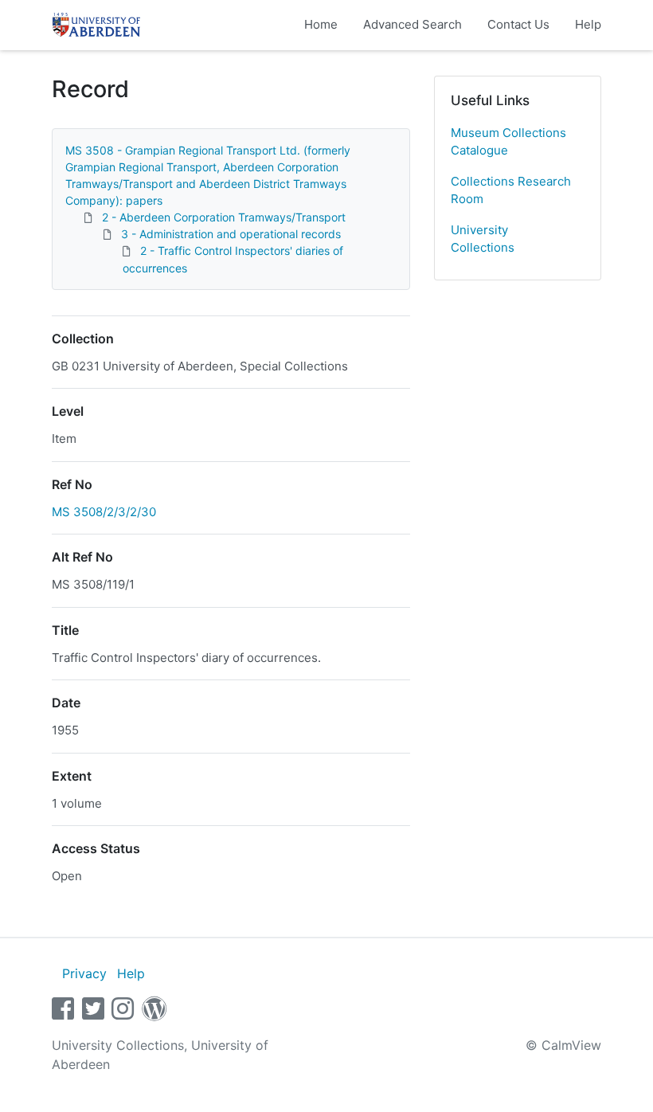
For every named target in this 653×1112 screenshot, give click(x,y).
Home (321, 24)
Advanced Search (412, 24)
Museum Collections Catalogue (508, 142)
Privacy (84, 973)
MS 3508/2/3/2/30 (104, 511)
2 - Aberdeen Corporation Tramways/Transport (224, 217)
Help (588, 24)
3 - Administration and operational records (231, 234)
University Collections (482, 239)
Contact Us (518, 24)
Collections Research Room (511, 190)
